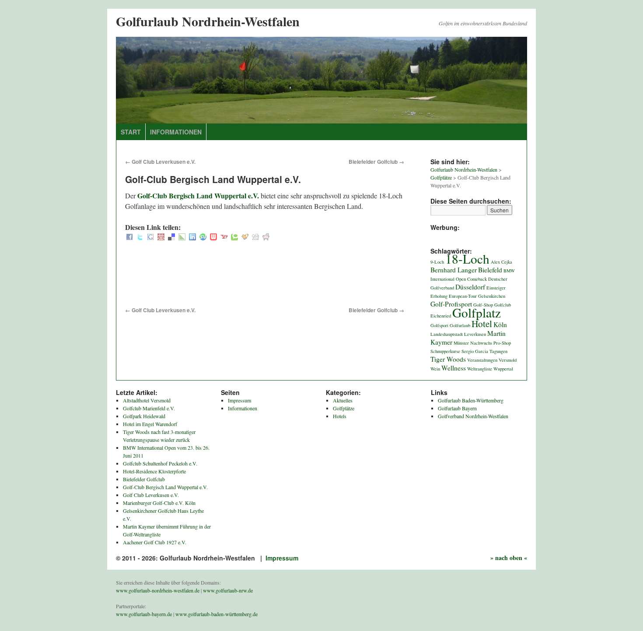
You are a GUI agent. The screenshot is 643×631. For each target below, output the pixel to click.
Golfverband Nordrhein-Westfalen (473, 415)
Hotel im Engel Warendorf (150, 423)
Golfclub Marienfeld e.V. (149, 408)
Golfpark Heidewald (144, 415)
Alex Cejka (501, 262)
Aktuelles (343, 400)
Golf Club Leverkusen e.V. (160, 162)
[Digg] (255, 238)
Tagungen (498, 351)
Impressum (239, 400)
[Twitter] (139, 238)
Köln (500, 324)
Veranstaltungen (482, 360)
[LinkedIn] (192, 238)
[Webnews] (213, 238)
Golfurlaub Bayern (457, 408)
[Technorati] (234, 238)
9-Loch (437, 262)
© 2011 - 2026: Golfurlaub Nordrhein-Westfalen (186, 557)
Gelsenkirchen (491, 296)
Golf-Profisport (451, 304)
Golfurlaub (460, 325)
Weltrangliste (479, 369)
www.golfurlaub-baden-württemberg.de (216, 613)
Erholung (438, 296)
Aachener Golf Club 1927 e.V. (154, 542)
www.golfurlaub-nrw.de (228, 590)
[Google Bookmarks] (150, 238)
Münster (461, 343)
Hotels (339, 415)
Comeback (477, 279)
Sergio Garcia (474, 351)
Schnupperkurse (445, 351)
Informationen (176, 131)
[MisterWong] (160, 238)
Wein (435, 369)
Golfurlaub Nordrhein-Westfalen (208, 21)
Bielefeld (490, 269)
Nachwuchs (481, 343)
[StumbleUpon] (202, 238)
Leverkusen (475, 334)
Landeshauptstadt (446, 334)
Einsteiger (496, 288)
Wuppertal (503, 369)
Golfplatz (476, 312)
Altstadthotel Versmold (147, 400)
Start (131, 131)
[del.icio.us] (171, 238)
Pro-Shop (502, 343)
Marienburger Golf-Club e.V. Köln (159, 502)
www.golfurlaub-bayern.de (144, 613)
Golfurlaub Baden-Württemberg (470, 400)
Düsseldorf (470, 286)
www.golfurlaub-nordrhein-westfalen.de (157, 590)
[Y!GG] (244, 238)
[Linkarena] (181, 238)
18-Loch (467, 258)
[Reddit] (265, 238)
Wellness (453, 367)
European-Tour (463, 296)
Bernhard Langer (453, 269)
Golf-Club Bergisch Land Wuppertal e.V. (198, 195)
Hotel (482, 323)
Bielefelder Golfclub (376, 162)
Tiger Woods (448, 359)
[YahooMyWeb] (223, 238)
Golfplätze (343, 408)
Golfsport (439, 325)
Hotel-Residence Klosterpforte (154, 471)
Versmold (508, 360)
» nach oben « (508, 557)
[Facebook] (129, 238)
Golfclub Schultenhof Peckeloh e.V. (160, 463)
